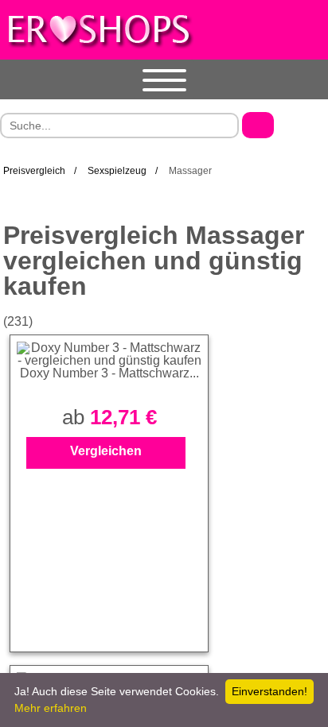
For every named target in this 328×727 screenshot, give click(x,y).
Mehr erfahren (50, 708)
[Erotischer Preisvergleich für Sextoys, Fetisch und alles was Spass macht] (99, 29)
